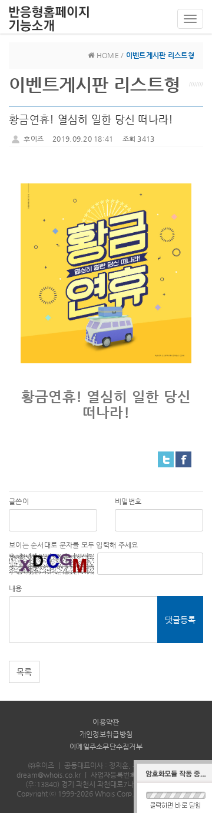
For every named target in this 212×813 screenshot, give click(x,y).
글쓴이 (19, 501)
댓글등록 (180, 619)
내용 (15, 588)
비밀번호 (128, 501)
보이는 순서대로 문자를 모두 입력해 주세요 (73, 545)
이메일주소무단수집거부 (106, 746)
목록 (24, 672)
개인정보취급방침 (106, 734)
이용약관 (105, 722)
